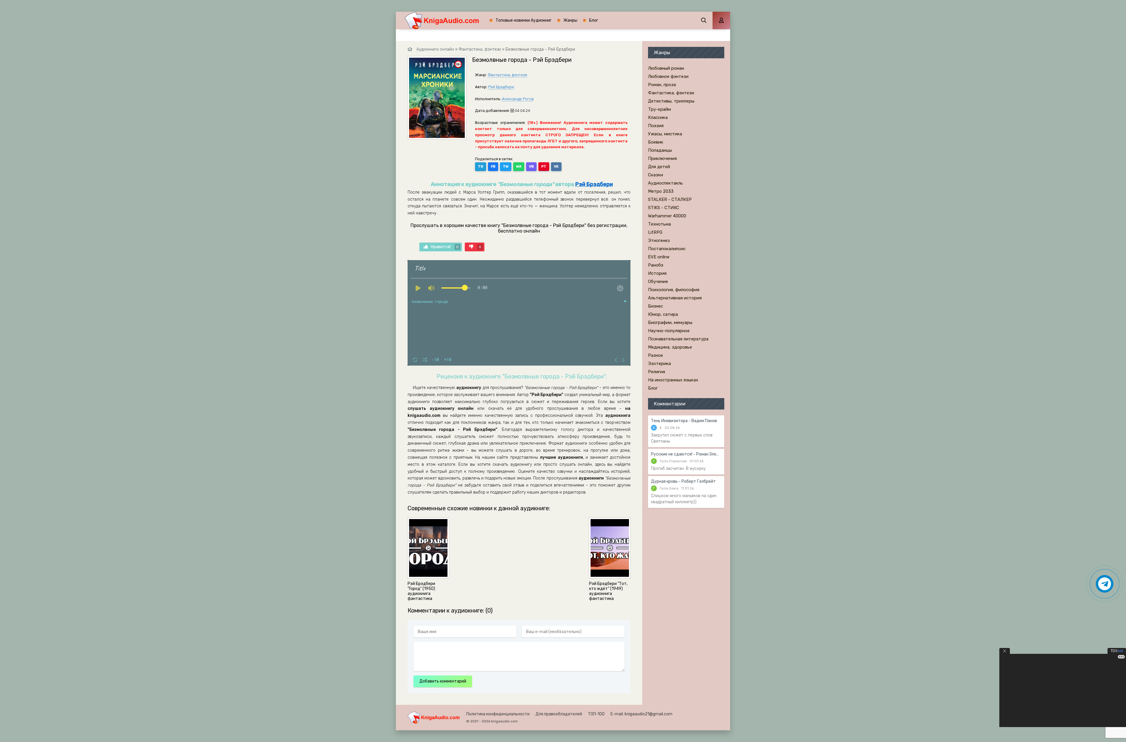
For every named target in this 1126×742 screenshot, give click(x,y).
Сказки (655, 175)
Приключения (662, 158)
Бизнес (655, 306)
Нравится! (445, 246)
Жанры (570, 20)
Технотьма (659, 224)
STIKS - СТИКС (663, 207)
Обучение (658, 281)
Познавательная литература (678, 339)
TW (505, 166)
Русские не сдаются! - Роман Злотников (686, 454)
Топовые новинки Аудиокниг (524, 20)
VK (556, 166)
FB (493, 166)
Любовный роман (666, 68)
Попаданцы (660, 150)
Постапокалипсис (667, 248)
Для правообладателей (558, 714)
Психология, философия (673, 289)
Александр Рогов (518, 99)
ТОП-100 (596, 714)
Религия (656, 371)
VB (531, 166)
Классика (658, 117)
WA (518, 166)
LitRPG (655, 232)
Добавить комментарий (442, 681)
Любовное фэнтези (668, 76)
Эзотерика (659, 363)
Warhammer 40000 (667, 216)
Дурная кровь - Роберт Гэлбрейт (683, 481)
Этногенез (659, 240)
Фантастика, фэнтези (507, 75)
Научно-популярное (669, 330)
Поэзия (656, 125)
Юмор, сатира (663, 314)
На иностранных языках (673, 380)
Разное (655, 355)
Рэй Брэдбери (501, 87)
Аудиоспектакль (665, 183)
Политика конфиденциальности (498, 714)
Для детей (659, 166)
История (657, 273)
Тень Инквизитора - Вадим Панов (684, 420)
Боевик (655, 142)
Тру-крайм (659, 109)
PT (543, 166)
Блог (593, 20)
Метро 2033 (661, 191)
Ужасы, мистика (665, 134)
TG (480, 166)
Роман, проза (662, 84)
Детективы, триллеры (671, 101)
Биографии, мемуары (670, 322)
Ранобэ (655, 265)
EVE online (658, 257)
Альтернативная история (675, 298)
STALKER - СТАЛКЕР (670, 199)
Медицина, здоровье (670, 347)
